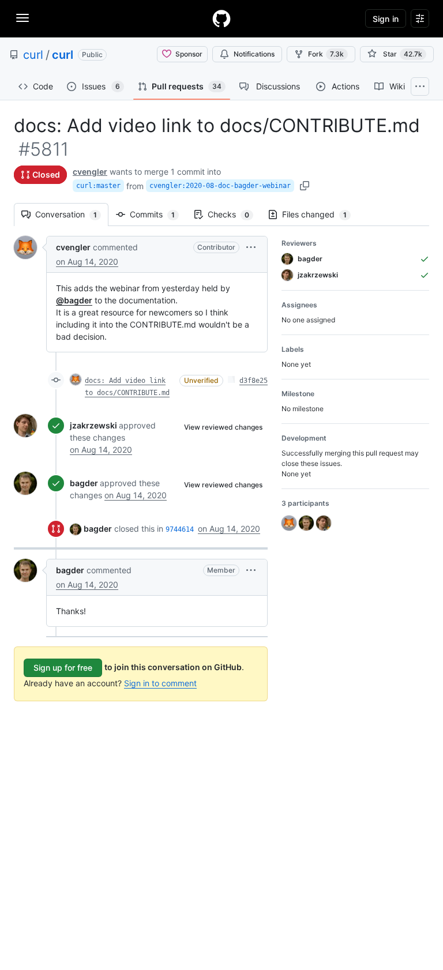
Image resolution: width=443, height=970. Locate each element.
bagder (84, 483)
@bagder (74, 300)
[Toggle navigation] (22, 18)
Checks (234, 214)
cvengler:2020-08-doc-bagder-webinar (220, 186)
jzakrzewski (93, 425)
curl (33, 55)
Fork (326, 54)
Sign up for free (62, 667)
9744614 (180, 529)
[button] (251, 247)
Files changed (320, 214)
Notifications (254, 54)
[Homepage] (221, 18)
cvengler (90, 171)
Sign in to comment (160, 683)
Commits (158, 214)
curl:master (98, 186)
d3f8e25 (253, 381)
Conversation (71, 214)
